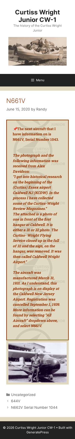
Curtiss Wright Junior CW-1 (37, 15)
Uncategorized (23, 395)
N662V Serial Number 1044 (34, 407)
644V (15, 401)
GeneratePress (37, 432)
